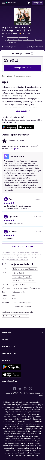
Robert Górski (12, 43)
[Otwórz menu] (3, 2)
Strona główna (7, 76)
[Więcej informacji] (32, 53)
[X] (30, 388)
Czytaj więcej (21, 111)
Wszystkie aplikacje (10, 381)
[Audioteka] (11, 2)
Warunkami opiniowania (18, 260)
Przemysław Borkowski (26, 40)
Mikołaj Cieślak (12, 40)
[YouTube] (19, 388)
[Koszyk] (28, 2)
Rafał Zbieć (38, 40)
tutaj (36, 455)
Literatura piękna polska (22, 76)
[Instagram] (25, 388)
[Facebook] (14, 388)
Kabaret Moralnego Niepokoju (17, 37)
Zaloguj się (37, 2)
